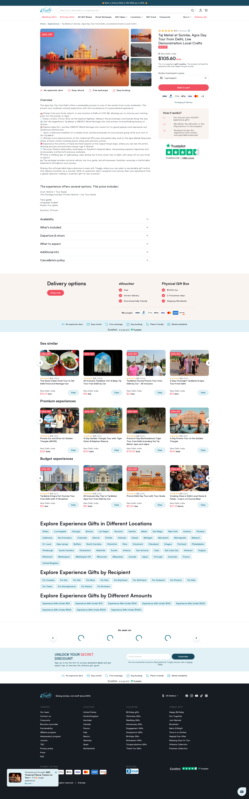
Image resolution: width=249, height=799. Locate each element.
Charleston (85, 550)
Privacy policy (46, 748)
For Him (77, 580)
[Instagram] (191, 695)
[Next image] (141, 84)
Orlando (122, 537)
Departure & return (52, 235)
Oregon (168, 544)
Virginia (202, 550)
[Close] (56, 778)
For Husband (158, 580)
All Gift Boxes (85, 17)
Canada (132, 556)
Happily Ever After (177, 736)
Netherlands (89, 748)
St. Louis (47, 544)
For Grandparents (67, 586)
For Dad (104, 580)
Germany (87, 740)
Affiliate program (48, 732)
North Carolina (94, 544)
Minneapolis (180, 537)
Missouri (196, 537)
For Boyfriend (120, 580)
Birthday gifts (132, 712)
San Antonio (142, 550)
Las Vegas (104, 531)
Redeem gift (201, 17)
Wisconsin (102, 556)
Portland (182, 544)
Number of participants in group (171, 73)
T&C (42, 744)
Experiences (53, 24)
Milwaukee (118, 556)
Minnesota (163, 537)
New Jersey (62, 544)
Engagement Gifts (134, 728)
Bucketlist (174, 724)
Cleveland (154, 544)
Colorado (82, 537)
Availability (47, 219)
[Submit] (193, 10)
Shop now (56, 292)
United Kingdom (50, 563)
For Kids (191, 580)
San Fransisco (65, 537)
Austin (114, 550)
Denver (96, 537)
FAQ (42, 756)
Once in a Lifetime (177, 732)
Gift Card (151, 17)
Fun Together (175, 716)
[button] (121, 17)
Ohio (124, 544)
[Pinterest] (206, 695)
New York (173, 531)
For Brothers (104, 586)
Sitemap (81, 782)
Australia (172, 556)
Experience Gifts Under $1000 (126, 609)
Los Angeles (60, 531)
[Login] (200, 10)
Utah (156, 550)
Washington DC (83, 556)
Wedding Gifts (49, 17)
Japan (145, 556)
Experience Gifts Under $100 (122, 603)
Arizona (187, 531)
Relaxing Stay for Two (179, 740)
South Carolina (66, 550)
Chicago (76, 531)
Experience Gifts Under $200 (190, 603)
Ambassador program (50, 736)
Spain (85, 744)
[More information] (189, 31)
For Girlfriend (139, 580)
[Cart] (206, 10)
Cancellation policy (52, 260)
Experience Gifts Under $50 (56, 603)
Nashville (100, 550)
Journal (43, 740)
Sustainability (46, 728)
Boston (89, 531)
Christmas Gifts (133, 716)
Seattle (132, 531)
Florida (108, 537)
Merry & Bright (176, 728)
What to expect (50, 244)
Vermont (188, 550)
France (186, 556)
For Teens (47, 586)
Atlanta (126, 550)
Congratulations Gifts (136, 744)
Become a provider (49, 724)
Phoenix (200, 531)
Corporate (165, 17)
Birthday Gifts (67, 17)
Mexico (86, 736)
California (47, 537)
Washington (64, 556)
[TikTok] (201, 695)
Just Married (175, 720)
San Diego (158, 531)
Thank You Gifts (133, 748)
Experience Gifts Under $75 (89, 603)
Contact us (45, 716)
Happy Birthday (176, 712)
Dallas (45, 531)
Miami (144, 531)
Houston (118, 531)
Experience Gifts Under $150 (156, 603)
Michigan (148, 537)
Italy (85, 732)
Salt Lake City (171, 550)
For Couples (48, 580)
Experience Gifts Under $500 (91, 609)
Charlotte (112, 544)
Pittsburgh (48, 550)
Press (42, 752)
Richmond (47, 556)
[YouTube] (196, 695)
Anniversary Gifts (134, 724)
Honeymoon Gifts (134, 732)
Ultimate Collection (178, 744)
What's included (50, 227)
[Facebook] (186, 695)
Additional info (49, 252)
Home (43, 24)
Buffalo (77, 544)
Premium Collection (178, 748)
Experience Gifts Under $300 (57, 609)
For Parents (176, 580)
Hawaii (135, 537)
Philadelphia (198, 544)
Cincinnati (138, 544)
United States (89, 712)
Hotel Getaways (103, 17)
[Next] (124, 57)
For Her (63, 580)
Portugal (158, 556)
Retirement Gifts (134, 740)
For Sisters (86, 586)
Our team (44, 712)
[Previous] (40, 363)
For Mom (90, 580)
